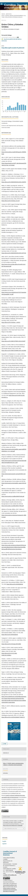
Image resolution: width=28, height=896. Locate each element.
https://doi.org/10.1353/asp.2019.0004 (11, 644)
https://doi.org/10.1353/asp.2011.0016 (11, 616)
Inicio (3, 14)
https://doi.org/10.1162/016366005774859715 (13, 717)
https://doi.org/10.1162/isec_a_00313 (11, 322)
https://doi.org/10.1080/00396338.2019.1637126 (14, 253)
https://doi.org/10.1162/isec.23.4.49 (11, 200)
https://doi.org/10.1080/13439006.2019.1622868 (14, 350)
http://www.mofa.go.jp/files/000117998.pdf (13, 506)
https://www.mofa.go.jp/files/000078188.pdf (13, 496)
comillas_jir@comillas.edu (9, 875)
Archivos (8, 14)
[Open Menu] (1, 3)
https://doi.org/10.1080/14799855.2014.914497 (13, 341)
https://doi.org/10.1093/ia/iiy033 (10, 634)
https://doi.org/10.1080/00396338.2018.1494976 (14, 182)
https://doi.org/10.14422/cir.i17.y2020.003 (13, 48)
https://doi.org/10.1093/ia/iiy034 (15, 584)
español (4, 843)
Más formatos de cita (10, 828)
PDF (5, 743)
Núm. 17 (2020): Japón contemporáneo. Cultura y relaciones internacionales (14, 16)
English (4, 841)
